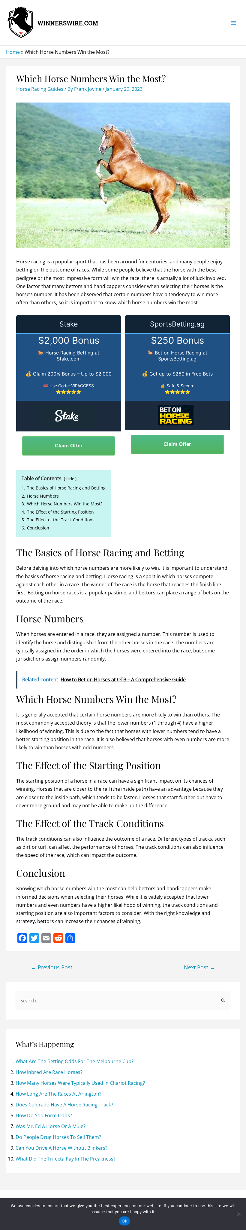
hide (70, 478)
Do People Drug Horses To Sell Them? (58, 1137)
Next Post (199, 967)
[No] (239, 1214)
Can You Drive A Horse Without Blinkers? (61, 1148)
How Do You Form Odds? (44, 1115)
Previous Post (51, 967)
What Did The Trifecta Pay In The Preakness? (66, 1158)
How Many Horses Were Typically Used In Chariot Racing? (80, 1083)
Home (13, 52)
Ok (124, 1221)
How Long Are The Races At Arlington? (58, 1093)
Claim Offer (68, 446)
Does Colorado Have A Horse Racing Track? (64, 1104)
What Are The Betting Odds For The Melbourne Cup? (75, 1061)
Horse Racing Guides (39, 89)
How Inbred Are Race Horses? (49, 1072)
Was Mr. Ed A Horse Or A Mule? (51, 1126)
